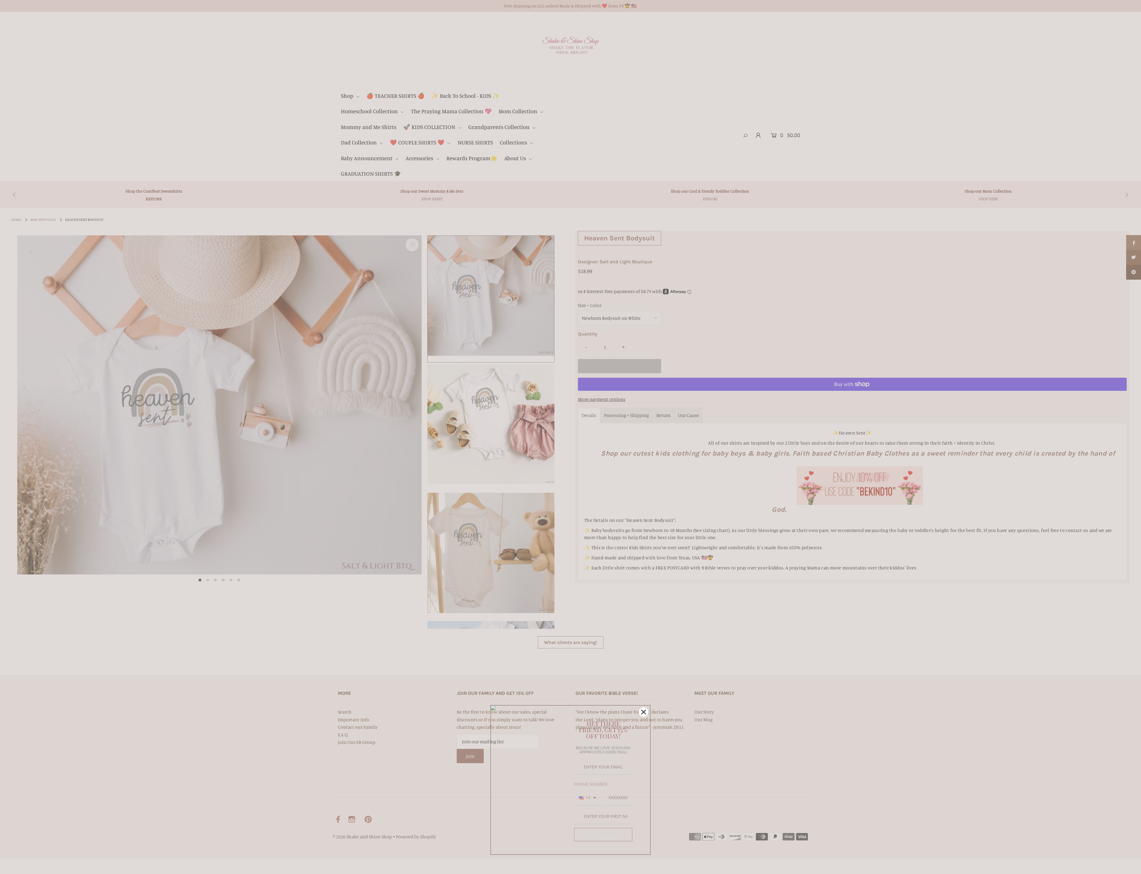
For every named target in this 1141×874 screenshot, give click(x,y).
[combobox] (587, 798)
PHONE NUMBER (590, 784)
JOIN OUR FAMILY (603, 834)
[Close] (643, 712)
